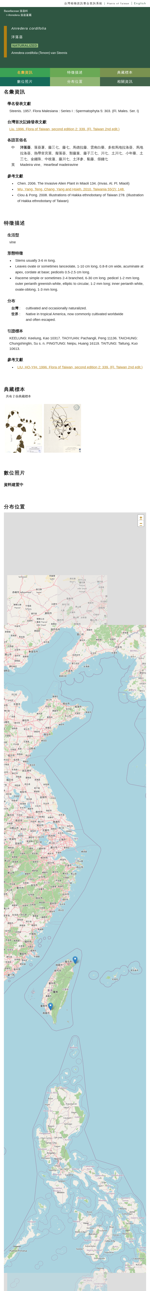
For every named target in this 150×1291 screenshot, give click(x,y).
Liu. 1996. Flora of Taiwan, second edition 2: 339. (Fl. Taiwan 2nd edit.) (64, 129)
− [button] (141, 523)
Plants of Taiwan (118, 3)
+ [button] (141, 517)
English (140, 3)
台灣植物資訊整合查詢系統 (83, 3)
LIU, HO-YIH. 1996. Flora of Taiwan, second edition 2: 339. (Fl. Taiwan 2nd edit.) (80, 367)
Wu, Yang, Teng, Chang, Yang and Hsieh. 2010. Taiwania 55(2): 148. (71, 189)
